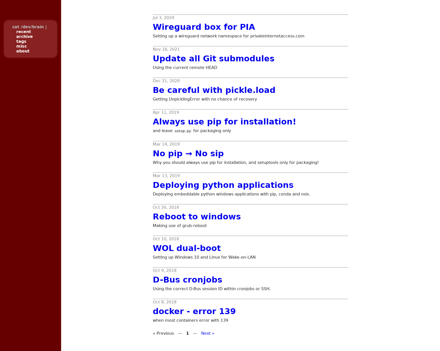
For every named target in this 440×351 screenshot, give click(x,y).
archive (24, 36)
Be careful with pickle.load (214, 90)
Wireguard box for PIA (204, 27)
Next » (207, 333)
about (23, 51)
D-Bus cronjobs (187, 280)
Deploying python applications (223, 185)
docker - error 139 (194, 311)
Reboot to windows (197, 216)
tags (21, 41)
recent (23, 31)
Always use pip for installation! (224, 122)
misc (21, 46)
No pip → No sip (188, 153)
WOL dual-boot (187, 248)
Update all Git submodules (213, 58)
